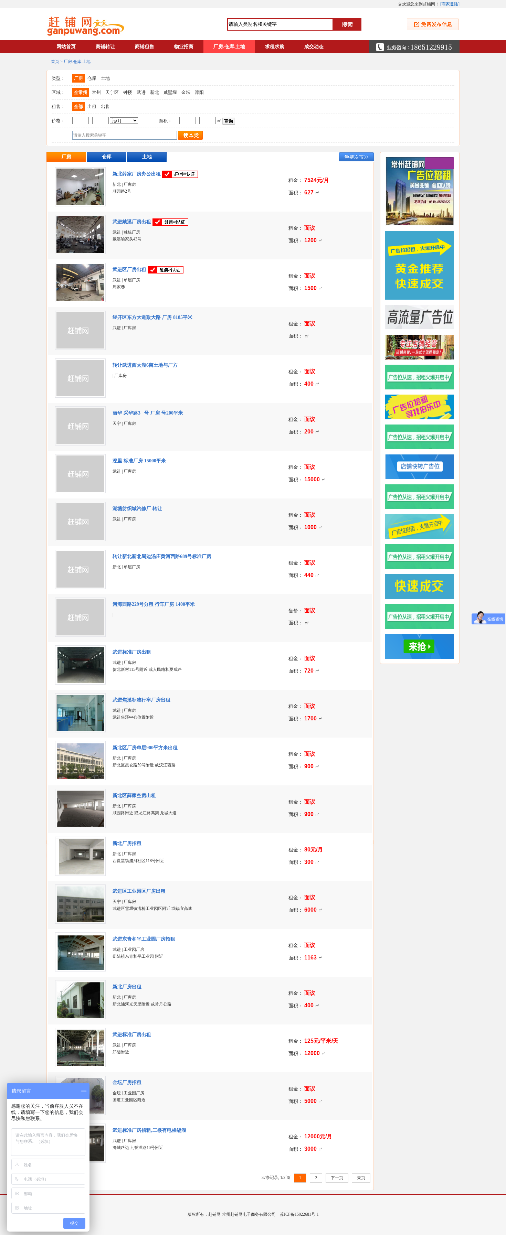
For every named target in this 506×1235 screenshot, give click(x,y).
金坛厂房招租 (127, 1082)
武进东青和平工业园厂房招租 (144, 939)
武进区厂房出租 (129, 269)
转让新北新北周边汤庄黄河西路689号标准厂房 (162, 556)
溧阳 (199, 92)
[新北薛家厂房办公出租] (80, 203)
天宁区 (112, 92)
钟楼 (127, 92)
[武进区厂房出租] (80, 299)
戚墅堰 (170, 92)
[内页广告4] (422, 556)
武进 (141, 92)
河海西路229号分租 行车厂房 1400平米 (154, 604)
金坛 (185, 92)
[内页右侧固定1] (422, 191)
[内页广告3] (422, 586)
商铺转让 (105, 46)
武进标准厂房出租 (132, 652)
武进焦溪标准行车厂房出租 (141, 699)
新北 (154, 92)
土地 (105, 78)
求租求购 (274, 46)
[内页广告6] (422, 496)
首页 (55, 61)
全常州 (80, 92)
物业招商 (183, 46)
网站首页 (66, 46)
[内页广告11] (422, 347)
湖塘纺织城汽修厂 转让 (137, 508)
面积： (165, 120)
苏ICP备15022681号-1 (299, 1214)
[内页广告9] (422, 407)
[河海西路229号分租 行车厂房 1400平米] (80, 634)
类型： (58, 78)
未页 (361, 1177)
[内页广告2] (422, 616)
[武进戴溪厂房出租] (80, 251)
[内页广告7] (422, 466)
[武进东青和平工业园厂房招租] (80, 968)
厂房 (78, 78)
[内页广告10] (422, 377)
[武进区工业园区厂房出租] (80, 921)
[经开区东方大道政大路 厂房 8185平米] (80, 347)
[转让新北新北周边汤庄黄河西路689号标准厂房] (80, 586)
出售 (105, 106)
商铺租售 (144, 46)
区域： (58, 92)
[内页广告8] (422, 437)
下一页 (337, 1177)
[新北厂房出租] (80, 1016)
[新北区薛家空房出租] (80, 825)
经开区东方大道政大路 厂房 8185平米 (152, 317)
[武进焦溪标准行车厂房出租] (80, 729)
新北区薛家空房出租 (134, 795)
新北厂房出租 (127, 986)
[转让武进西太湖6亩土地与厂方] (80, 395)
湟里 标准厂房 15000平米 (139, 460)
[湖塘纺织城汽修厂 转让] (80, 538)
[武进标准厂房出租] (80, 681)
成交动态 (314, 46)
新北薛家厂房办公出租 (137, 173)
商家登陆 (450, 4)
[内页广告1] (422, 646)
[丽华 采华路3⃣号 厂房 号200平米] (80, 442)
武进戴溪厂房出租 (132, 221)
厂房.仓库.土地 (229, 46)
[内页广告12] (422, 317)
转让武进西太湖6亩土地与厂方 (145, 365)
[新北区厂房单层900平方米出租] (80, 777)
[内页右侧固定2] (422, 265)
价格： (58, 120)
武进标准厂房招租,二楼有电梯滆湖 (150, 1130)
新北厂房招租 (127, 843)
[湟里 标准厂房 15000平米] (80, 490)
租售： (58, 106)
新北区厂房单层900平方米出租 (145, 747)
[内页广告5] (422, 526)
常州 (96, 92)
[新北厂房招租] (80, 873)
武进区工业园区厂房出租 (139, 891)
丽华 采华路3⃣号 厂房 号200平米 (148, 413)
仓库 (91, 78)
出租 (91, 106)
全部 (78, 106)
